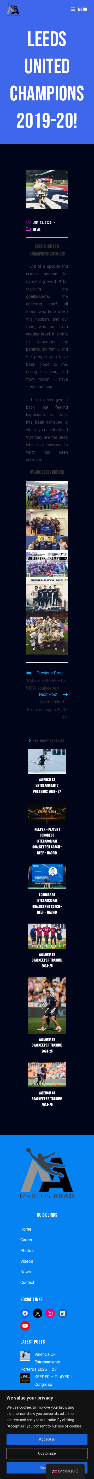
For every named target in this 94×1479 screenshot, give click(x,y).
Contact (27, 1282)
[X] (37, 1313)
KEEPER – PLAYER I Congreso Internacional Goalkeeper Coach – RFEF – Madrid (47, 841)
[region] (47, 1434)
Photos (27, 1251)
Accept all (47, 1439)
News (37, 229)
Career (26, 1240)
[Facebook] (25, 1313)
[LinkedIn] (62, 1313)
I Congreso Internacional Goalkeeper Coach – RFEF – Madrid (47, 903)
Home (25, 1229)
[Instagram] (50, 1313)
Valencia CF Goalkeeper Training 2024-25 (47, 960)
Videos (26, 1261)
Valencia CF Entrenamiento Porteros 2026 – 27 (47, 785)
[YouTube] (25, 1325)
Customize (47, 1453)
